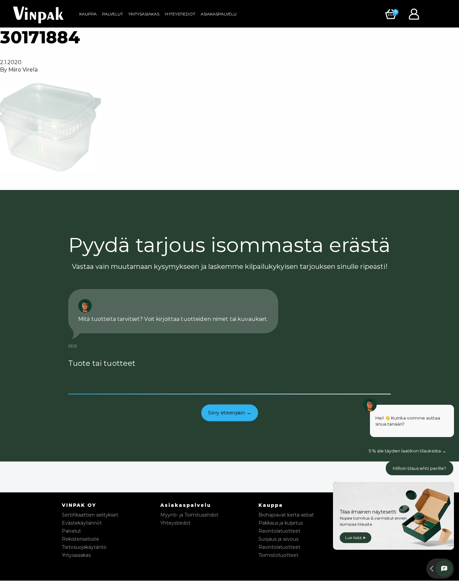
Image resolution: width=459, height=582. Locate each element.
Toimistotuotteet (278, 555)
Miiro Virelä (23, 69)
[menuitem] (88, 14)
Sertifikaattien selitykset (90, 515)
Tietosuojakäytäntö (84, 547)
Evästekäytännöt (82, 523)
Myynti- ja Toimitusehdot (189, 515)
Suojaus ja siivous (278, 539)
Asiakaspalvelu (219, 13)
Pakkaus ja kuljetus (280, 523)
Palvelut (112, 13)
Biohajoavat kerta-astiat (286, 515)
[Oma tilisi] (416, 13)
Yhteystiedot (180, 13)
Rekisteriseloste (80, 539)
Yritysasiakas (143, 13)
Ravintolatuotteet (279, 531)
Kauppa (88, 13)
